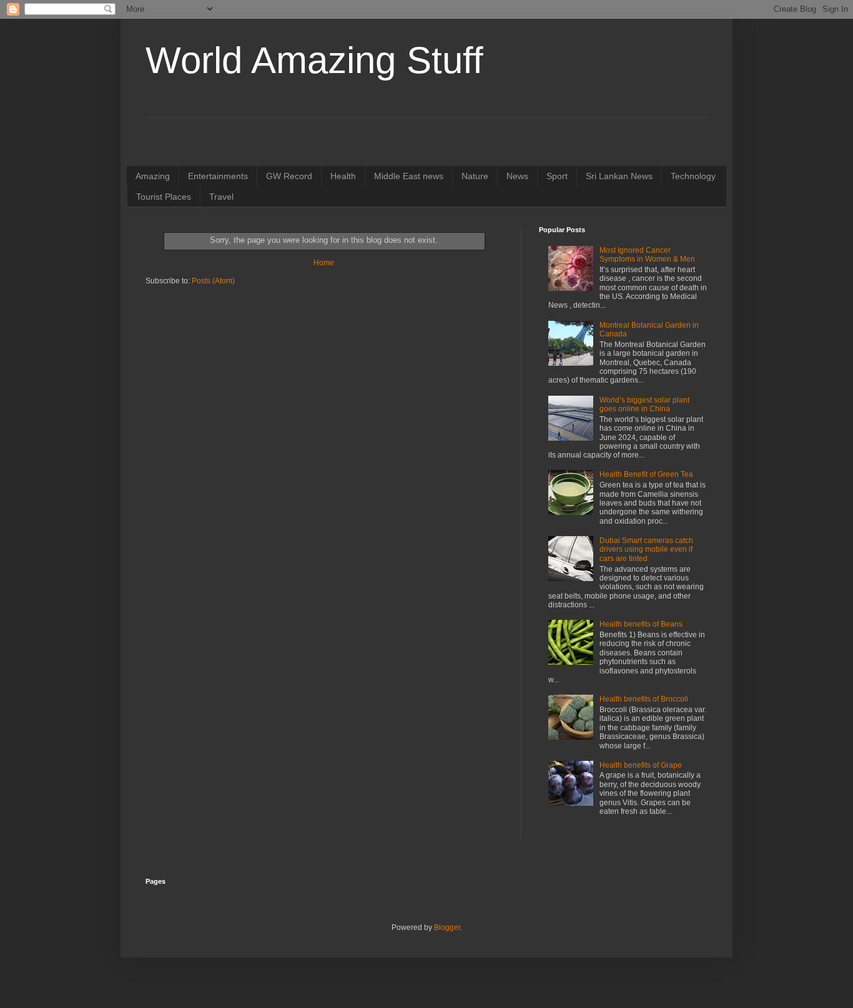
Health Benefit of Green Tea (646, 474)
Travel (221, 197)
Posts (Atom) (213, 280)
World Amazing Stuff (314, 60)
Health (343, 176)
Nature (474, 176)
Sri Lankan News (619, 176)
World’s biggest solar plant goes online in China (644, 404)
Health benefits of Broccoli (643, 699)
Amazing (153, 176)
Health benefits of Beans (641, 624)
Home (323, 262)
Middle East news (408, 176)
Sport (557, 176)
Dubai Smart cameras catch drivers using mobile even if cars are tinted (646, 549)
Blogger (447, 927)
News (517, 176)
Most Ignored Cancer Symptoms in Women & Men (647, 254)
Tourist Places (163, 197)
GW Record (289, 176)
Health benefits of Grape (640, 765)
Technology (693, 176)
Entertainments (218, 176)
